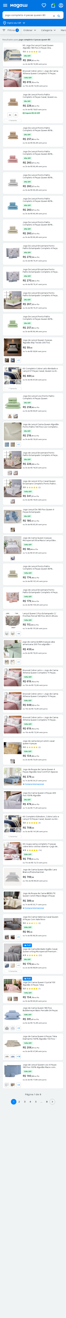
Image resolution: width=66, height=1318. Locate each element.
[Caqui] (7, 662)
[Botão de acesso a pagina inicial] (23, 5)
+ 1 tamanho (13, 120)
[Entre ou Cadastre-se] (61, 5)
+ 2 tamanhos (12, 836)
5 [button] (36, 1101)
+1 (18, 360)
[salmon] (15, 473)
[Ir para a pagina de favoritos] (44, 5)
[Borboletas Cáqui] (12, 633)
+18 (18, 1057)
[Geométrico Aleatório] (12, 558)
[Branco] (10, 114)
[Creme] (12, 965)
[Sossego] (15, 999)
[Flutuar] (10, 999)
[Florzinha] (12, 529)
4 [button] (30, 1101)
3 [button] (24, 1101)
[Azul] (12, 360)
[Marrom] (12, 937)
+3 (18, 1028)
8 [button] (47, 1101)
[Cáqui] (10, 416)
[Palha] (15, 114)
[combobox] (33, 15)
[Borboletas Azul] (7, 633)
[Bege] (7, 937)
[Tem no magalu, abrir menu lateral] (5, 5)
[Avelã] (7, 360)
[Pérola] (12, 761)
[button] (54, 16)
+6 (18, 634)
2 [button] (19, 1101)
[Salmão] (12, 501)
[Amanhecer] (7, 1056)
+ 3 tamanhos (12, 971)
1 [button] (13, 1101)
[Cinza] (10, 473)
